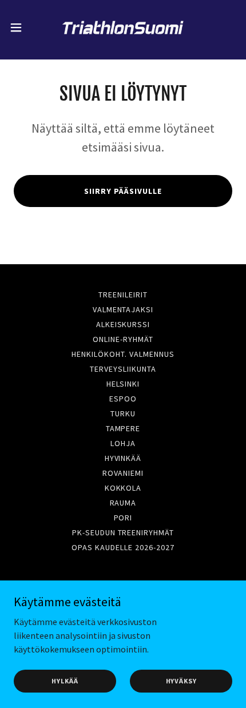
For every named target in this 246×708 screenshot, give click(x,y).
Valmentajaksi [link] (123, 309)
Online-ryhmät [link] (123, 339)
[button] (22, 27)
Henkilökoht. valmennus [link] (123, 354)
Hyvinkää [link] (123, 458)
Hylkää (64, 681)
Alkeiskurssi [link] (123, 324)
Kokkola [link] (123, 488)
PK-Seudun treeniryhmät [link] (123, 532)
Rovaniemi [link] (123, 473)
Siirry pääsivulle (123, 191)
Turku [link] (123, 413)
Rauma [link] (123, 503)
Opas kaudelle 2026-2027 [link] (123, 547)
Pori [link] (123, 517)
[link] (123, 27)
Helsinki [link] (123, 384)
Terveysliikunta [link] (123, 369)
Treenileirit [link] (123, 294)
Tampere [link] (123, 428)
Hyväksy (181, 681)
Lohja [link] (123, 443)
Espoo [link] (123, 398)
